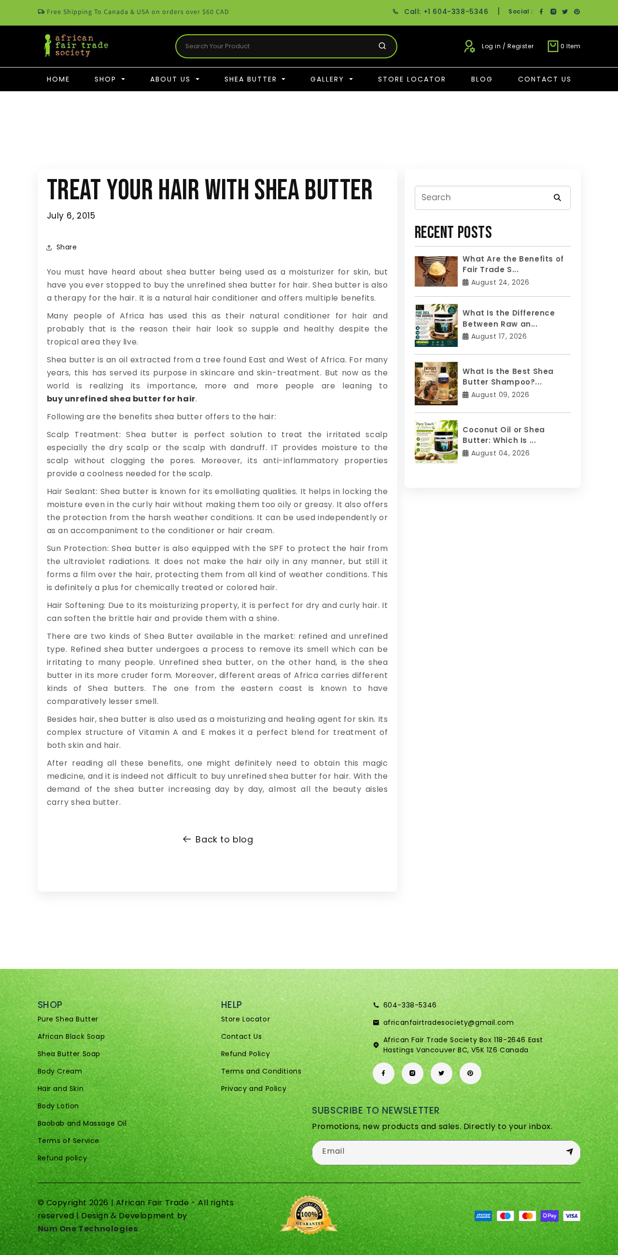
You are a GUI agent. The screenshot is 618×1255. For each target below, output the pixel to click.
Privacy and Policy (254, 1088)
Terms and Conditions (261, 1071)
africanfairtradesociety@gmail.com (448, 1022)
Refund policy (62, 1158)
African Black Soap (71, 1036)
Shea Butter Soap (69, 1054)
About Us (172, 79)
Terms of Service (69, 1140)
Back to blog (224, 839)
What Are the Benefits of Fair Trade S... (513, 264)
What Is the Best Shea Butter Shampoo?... (508, 376)
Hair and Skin (61, 1088)
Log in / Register (508, 46)
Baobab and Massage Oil (82, 1123)
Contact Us (545, 79)
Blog (482, 79)
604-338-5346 (410, 1005)
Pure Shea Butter (68, 1019)
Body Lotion (59, 1106)
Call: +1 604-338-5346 (446, 11)
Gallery (328, 79)
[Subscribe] (569, 1152)
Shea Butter (252, 79)
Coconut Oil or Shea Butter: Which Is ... (504, 435)
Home (58, 79)
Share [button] (66, 247)
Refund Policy (245, 1054)
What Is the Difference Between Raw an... (509, 318)
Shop (107, 79)
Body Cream (60, 1071)
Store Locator (412, 79)
